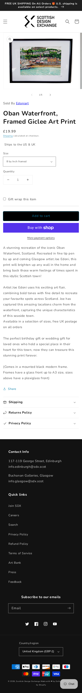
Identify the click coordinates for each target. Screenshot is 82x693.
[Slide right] (50, 95)
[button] (5, 21)
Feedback (15, 582)
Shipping (8, 135)
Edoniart (22, 103)
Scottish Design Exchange (28, 681)
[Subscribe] (69, 608)
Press (12, 572)
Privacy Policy (18, 534)
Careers (13, 515)
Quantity (9, 171)
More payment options (41, 238)
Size (6, 153)
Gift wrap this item (22, 199)
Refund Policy (18, 544)
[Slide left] (31, 95)
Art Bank (14, 563)
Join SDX (14, 506)
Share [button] (12, 389)
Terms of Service (20, 553)
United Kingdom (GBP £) (38, 651)
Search (13, 525)
